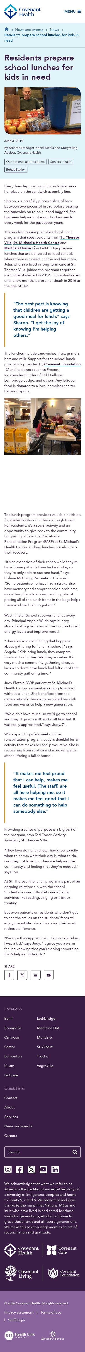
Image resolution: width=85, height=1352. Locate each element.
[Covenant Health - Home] (23, 1250)
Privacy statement (19, 1312)
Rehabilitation (16, 170)
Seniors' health (60, 162)
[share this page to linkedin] (36, 975)
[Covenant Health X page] (31, 1169)
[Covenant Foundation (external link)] (62, 1273)
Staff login (16, 1320)
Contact (10, 1097)
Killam (9, 1065)
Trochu (42, 1056)
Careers (10, 1135)
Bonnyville (12, 1028)
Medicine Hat (48, 1028)
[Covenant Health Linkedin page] (55, 1169)
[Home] (22, 11)
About (9, 1107)
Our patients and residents (25, 162)
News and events (18, 1126)
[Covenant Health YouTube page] (43, 1169)
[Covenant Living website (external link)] (23, 1273)
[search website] (75, 1152)
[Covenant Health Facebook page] (19, 1169)
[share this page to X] (22, 975)
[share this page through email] (49, 975)
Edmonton (13, 1056)
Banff (8, 1018)
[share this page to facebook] (9, 975)
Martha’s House (17, 248)
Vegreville (45, 1065)
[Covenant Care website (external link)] (62, 1250)
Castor (9, 1046)
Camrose (11, 1037)
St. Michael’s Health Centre (36, 242)
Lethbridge (46, 1018)
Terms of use (51, 1312)
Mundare (44, 1037)
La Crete (11, 1075)
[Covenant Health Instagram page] (8, 1169)
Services (11, 1116)
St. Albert (45, 1046)
